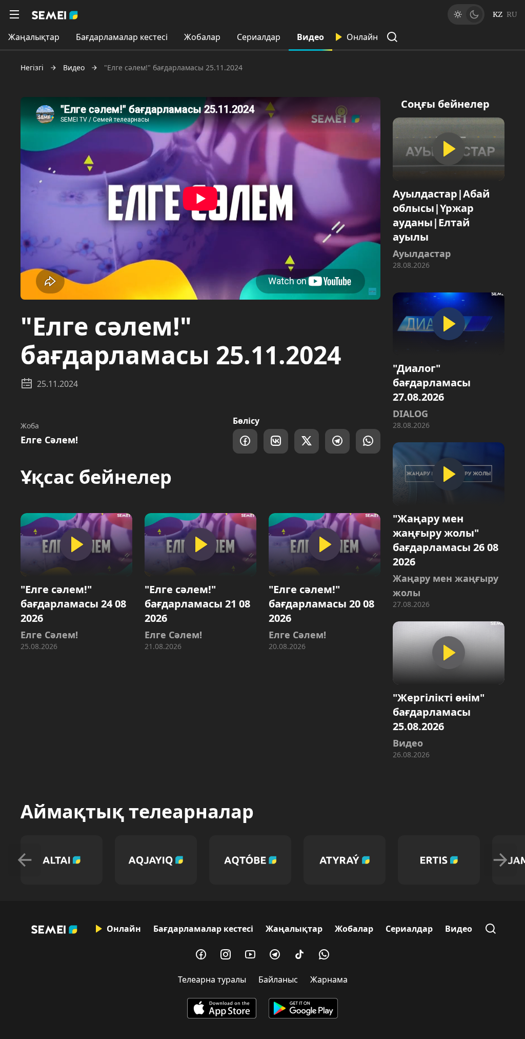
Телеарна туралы (212, 979)
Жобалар (202, 37)
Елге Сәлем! (49, 440)
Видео (310, 37)
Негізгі (32, 67)
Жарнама (329, 979)
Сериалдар (258, 37)
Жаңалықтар (33, 37)
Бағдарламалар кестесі (122, 37)
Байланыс (278, 979)
